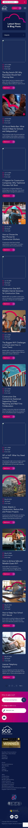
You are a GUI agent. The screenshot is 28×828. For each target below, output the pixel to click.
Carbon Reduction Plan (8, 783)
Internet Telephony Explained (9, 665)
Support (4, 769)
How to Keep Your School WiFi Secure (12, 614)
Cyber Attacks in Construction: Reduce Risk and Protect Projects (12, 509)
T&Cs (3, 775)
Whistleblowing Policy (8, 786)
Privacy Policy (5, 778)
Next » (21, 685)
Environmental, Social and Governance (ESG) (14, 788)
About (3, 767)
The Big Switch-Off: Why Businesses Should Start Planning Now (12, 74)
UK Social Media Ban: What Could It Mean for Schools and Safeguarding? (13, 128)
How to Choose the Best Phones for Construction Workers (11, 237)
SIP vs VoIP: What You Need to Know (13, 456)
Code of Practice (6, 781)
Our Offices (5, 771)
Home (3, 762)
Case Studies (5, 766)
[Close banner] (25, 2)
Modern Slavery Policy (8, 779)
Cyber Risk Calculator (9, 2)
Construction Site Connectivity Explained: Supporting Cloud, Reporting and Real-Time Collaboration (12, 401)
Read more (7, 88)
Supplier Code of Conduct (9, 789)
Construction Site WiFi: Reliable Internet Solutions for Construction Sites (12, 291)
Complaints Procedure (8, 784)
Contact (15, 8)
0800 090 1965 (10, 710)
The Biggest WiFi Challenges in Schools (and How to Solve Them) (14, 345)
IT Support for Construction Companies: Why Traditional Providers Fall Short (13, 182)
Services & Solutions (7, 764)
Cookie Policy (5, 776)
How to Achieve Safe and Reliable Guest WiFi (12, 562)
